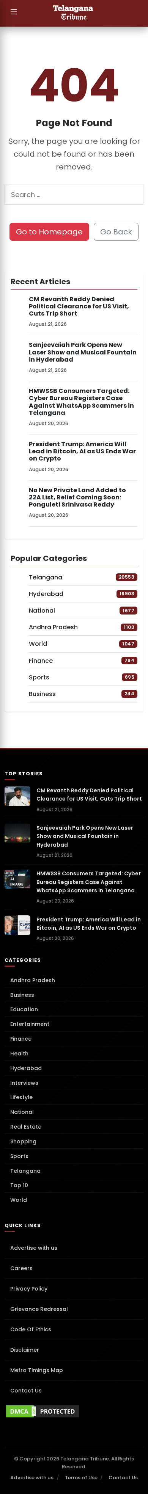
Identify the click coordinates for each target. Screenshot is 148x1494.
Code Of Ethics (30, 1329)
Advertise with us (33, 1248)
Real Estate (25, 1127)
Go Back (116, 231)
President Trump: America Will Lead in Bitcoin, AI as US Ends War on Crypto (82, 451)
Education (24, 1009)
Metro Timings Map (36, 1370)
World (18, 1200)
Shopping (23, 1141)
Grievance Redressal (39, 1309)
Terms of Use (81, 1477)
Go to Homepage (49, 231)
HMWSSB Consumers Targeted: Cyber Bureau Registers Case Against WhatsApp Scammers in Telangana (81, 402)
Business (22, 995)
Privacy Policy (28, 1288)
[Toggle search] (124, 13)
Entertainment (29, 1024)
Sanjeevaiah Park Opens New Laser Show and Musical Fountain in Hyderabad (83, 351)
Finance (20, 1039)
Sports (19, 1156)
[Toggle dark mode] (138, 13)
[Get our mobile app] (28, 13)
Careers (21, 1268)
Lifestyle (21, 1097)
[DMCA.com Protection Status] (74, 1411)
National (22, 1112)
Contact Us (26, 1390)
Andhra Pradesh (32, 980)
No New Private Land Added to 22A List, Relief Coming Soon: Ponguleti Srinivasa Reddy (77, 497)
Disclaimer (24, 1350)
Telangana (25, 1171)
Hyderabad (26, 1068)
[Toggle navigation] (14, 13)
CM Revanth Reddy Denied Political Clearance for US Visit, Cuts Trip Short (79, 306)
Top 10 (19, 1185)
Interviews (24, 1083)
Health (19, 1053)
